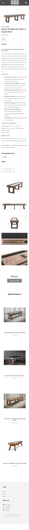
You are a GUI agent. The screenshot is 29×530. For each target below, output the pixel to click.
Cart (4, 493)
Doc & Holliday (5, 26)
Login (4, 496)
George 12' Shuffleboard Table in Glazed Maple (14, 463)
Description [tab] (3, 44)
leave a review (14, 281)
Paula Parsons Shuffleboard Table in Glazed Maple (15, 419)
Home (4, 491)
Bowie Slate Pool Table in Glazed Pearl (15, 375)
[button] (3, 3)
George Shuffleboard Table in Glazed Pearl (14, 332)
